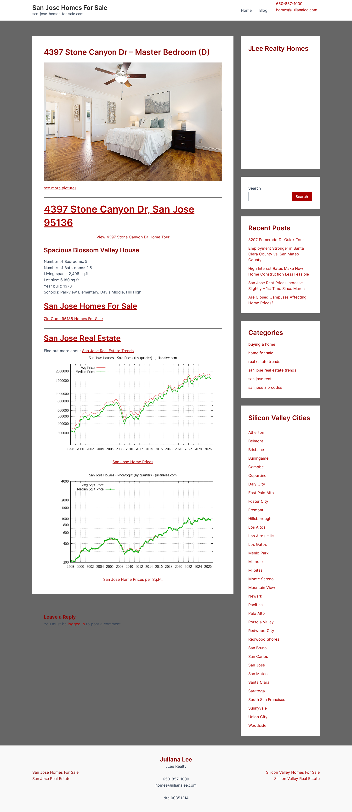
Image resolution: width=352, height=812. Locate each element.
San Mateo (258, 673)
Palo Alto (256, 613)
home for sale (260, 352)
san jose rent (260, 378)
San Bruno (257, 647)
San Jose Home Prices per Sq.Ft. (133, 579)
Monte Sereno (261, 578)
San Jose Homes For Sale (69, 7)
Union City (257, 716)
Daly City (256, 484)
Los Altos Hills (261, 535)
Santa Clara (258, 682)
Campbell (257, 466)
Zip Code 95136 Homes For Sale (73, 318)
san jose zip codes (265, 387)
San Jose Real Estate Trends (108, 350)
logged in (76, 623)
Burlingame (258, 458)
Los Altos (256, 527)
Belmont (255, 441)
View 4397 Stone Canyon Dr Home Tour (133, 237)
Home (246, 10)
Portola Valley (261, 622)
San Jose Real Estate (82, 338)
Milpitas (255, 570)
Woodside (257, 725)
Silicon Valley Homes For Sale (293, 772)
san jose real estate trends (272, 370)
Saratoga (256, 690)
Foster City (258, 501)
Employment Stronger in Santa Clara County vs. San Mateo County (276, 254)
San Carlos (258, 656)
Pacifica (255, 604)
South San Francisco (266, 699)
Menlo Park (258, 553)
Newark (255, 596)
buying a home (261, 344)
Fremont (255, 510)
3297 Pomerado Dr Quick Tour (276, 239)
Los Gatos (257, 544)
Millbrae (255, 561)
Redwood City (261, 630)
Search (254, 188)
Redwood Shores (263, 639)
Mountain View (261, 587)
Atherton (256, 432)
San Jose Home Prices (133, 461)
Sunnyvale (257, 708)
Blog (263, 10)
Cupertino (257, 475)
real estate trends (264, 361)
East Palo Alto (261, 492)
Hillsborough (259, 518)
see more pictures (60, 188)
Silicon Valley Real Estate (297, 778)
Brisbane (256, 449)
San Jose (256, 665)
